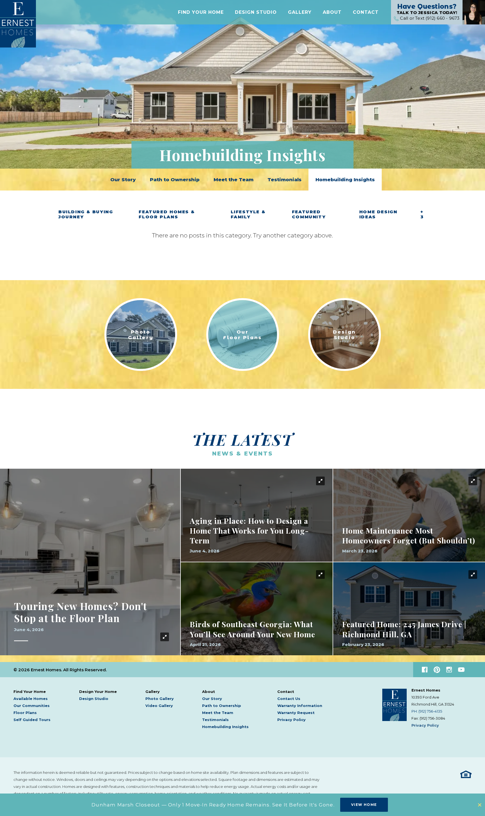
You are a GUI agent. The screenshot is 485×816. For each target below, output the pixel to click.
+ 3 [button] (422, 214)
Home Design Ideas (378, 214)
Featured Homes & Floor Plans (167, 214)
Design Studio (256, 12)
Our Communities (31, 705)
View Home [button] (364, 805)
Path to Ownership (175, 179)
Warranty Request (296, 712)
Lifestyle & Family (248, 214)
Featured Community (309, 214)
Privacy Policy (291, 719)
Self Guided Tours (32, 719)
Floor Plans (25, 712)
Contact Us (288, 698)
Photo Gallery (159, 698)
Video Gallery (159, 705)
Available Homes (30, 698)
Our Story (123, 179)
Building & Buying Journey (85, 214)
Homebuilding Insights (345, 179)
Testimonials (284, 179)
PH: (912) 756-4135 (426, 711)
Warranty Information (299, 705)
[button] (201, 12)
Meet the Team (233, 179)
